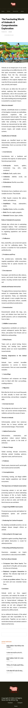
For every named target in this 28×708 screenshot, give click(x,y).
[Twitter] (11, 706)
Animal (10, 31)
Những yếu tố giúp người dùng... (15, 665)
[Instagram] (15, 702)
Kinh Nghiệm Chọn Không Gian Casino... (15, 646)
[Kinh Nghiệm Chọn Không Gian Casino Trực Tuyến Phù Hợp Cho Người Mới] (3, 647)
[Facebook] (5, 702)
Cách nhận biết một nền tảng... (14, 670)
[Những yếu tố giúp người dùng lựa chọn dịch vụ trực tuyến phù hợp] (3, 666)
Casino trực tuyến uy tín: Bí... (14, 652)
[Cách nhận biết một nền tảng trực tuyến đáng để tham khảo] (3, 671)
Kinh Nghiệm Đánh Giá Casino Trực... (14, 658)
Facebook (10, 702)
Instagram (20, 702)
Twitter (16, 706)
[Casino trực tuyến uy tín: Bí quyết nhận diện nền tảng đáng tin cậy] (3, 653)
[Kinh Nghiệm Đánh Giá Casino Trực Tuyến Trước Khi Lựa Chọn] (3, 659)
